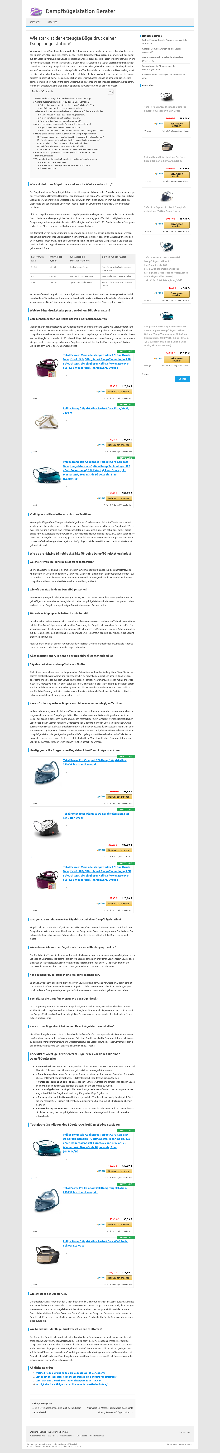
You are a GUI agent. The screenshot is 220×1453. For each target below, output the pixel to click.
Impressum (185, 1432)
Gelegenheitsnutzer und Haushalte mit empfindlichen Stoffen (67, 105)
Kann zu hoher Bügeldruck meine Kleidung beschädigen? (64, 143)
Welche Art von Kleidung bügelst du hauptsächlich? (62, 115)
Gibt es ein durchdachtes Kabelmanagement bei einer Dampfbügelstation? (76, 1376)
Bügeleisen (53, 1436)
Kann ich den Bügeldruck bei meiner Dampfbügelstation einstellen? (69, 149)
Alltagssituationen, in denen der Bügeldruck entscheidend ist (63, 124)
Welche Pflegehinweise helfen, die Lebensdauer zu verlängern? (70, 1373)
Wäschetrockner (37, 1436)
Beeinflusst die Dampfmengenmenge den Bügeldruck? (63, 146)
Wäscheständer (67, 1436)
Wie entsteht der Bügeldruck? (53, 162)
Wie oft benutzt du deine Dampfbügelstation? (60, 118)
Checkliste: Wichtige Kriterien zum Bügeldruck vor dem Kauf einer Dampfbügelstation (65, 154)
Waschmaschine (97, 1436)
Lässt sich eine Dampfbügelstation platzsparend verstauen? (68, 1380)
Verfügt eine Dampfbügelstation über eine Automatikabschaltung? (72, 1384)
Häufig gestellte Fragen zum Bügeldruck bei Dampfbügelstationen (65, 134)
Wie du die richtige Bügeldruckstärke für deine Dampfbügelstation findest (69, 111)
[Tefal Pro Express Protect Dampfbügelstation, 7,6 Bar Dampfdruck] (167, 196)
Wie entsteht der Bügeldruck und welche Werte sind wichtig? (63, 98)
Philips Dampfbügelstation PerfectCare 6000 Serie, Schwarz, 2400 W (165, 159)
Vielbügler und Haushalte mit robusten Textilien (61, 108)
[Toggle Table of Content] (109, 92)
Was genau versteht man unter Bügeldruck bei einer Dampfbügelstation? (72, 137)
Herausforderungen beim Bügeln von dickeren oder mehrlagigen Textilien (72, 130)
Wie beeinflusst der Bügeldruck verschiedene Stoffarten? (65, 165)
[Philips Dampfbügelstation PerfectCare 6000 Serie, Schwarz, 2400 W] (167, 146)
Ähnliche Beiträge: (48, 168)
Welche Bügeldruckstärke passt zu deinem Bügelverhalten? (62, 102)
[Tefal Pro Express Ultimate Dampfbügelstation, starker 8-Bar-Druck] (167, 96)
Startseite (35, 22)
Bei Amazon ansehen (118, 391)
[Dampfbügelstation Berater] (34, 17)
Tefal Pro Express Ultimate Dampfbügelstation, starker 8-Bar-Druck (165, 108)
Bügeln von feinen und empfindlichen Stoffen (60, 127)
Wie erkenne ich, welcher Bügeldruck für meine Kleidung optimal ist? (70, 140)
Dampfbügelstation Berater (80, 11)
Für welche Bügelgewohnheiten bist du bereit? (60, 121)
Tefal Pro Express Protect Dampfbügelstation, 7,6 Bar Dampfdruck (165, 209)
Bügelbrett (82, 1436)
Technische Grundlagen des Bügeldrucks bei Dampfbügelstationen (66, 159)
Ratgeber (52, 22)
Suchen (145, 374)
